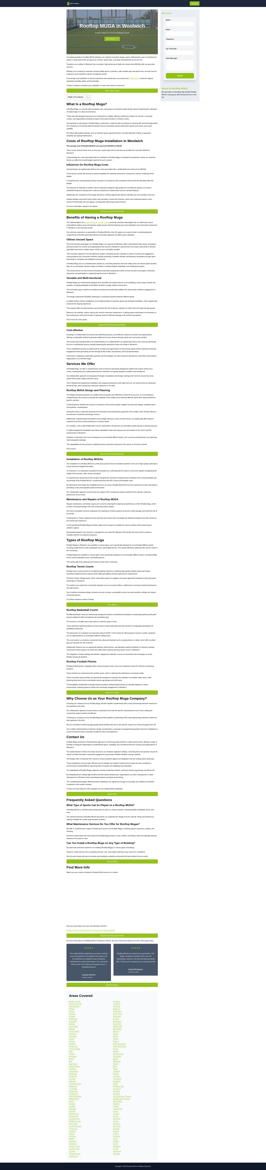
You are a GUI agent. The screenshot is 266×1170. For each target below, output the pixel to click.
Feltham (116, 1141)
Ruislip (115, 1149)
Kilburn (115, 1034)
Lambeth (72, 1106)
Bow (70, 1061)
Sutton (115, 1069)
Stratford (72, 1044)
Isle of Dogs (73, 1026)
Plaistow (72, 1016)
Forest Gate (73, 1046)
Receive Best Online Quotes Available (112, 325)
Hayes (115, 1144)
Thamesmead (97, 930)
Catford (71, 1054)
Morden (116, 1051)
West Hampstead (119, 1044)
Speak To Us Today (112, 692)
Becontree (73, 1056)
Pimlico (72, 1134)
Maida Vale (117, 1024)
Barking (72, 1024)
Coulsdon (116, 1076)
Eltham (112, 930)
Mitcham (116, 1031)
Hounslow (117, 1126)
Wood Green (117, 1014)
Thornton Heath (75, 1154)
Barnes (115, 1064)
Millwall (72, 1029)
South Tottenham (75, 1126)
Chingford (116, 1004)
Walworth (72, 1081)
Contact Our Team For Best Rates (112, 211)
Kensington (117, 1021)
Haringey (116, 1001)
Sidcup (71, 1039)
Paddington (117, 1011)
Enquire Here (112, 794)
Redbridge (73, 1074)
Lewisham (73, 1034)
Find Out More (112, 861)
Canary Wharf (74, 1031)
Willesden (116, 1061)
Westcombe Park (85, 930)
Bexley (71, 1059)
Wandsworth (117, 1026)
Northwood (117, 1151)
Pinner (115, 1139)
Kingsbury (117, 1081)
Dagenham (73, 1064)
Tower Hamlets (74, 1049)
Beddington (117, 1029)
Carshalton (117, 1056)
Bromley (72, 1041)
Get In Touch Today (112, 91)
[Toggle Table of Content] (86, 97)
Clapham (72, 1131)
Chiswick (116, 1071)
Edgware (116, 1104)
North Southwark (75, 1096)
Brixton (71, 1101)
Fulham (116, 1039)
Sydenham (73, 1086)
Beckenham (73, 1091)
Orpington (72, 1109)
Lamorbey (72, 1036)
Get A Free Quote (112, 985)
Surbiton (116, 1106)
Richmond (117, 1089)
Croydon (116, 1019)
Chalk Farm (73, 1156)
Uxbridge (116, 1154)
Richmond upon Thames (122, 1096)
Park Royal (117, 1079)
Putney (115, 1049)
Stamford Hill (74, 1114)
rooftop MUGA (134, 78)
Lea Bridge (73, 1089)
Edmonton (117, 1016)
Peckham (72, 1069)
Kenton (115, 1116)
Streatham (73, 1144)
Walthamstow (74, 1099)
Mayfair (71, 1139)
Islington (72, 1104)
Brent (115, 1066)
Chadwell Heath (75, 1084)
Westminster (73, 1116)
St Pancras (73, 1129)
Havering (116, 1006)
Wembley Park (118, 1086)
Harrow (115, 1121)
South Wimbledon (119, 1046)
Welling (106, 930)
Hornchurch (73, 1124)
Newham (72, 1014)
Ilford (71, 1051)
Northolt (116, 1131)
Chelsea (72, 1151)
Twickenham (117, 1109)
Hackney (72, 1079)
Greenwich (73, 1021)
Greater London (72, 930)
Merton (115, 1036)
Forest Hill (73, 1076)
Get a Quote (111, 39)
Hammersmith (118, 1054)
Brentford (116, 1091)
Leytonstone (73, 1071)
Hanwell (116, 1114)
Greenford (116, 1119)
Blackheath (73, 1019)
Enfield (115, 1059)
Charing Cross (74, 1119)
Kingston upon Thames (121, 1099)
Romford (72, 1111)
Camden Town (74, 1146)
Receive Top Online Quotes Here (112, 454)
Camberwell (73, 1094)
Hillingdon (117, 1146)
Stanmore (116, 1124)
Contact (194, 3)
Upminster (73, 1141)
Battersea (116, 1009)
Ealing (115, 1111)
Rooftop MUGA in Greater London (97, 222)
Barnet (115, 1084)
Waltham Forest (75, 1121)
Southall (116, 1129)
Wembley (116, 1094)
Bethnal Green (74, 1066)
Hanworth (116, 1136)
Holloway (72, 1136)
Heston (115, 1134)
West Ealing (117, 1101)
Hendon (116, 1074)
